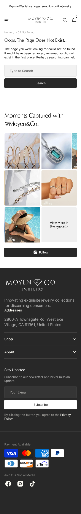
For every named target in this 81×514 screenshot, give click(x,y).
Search (41, 83)
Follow (43, 252)
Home (8, 32)
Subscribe (40, 404)
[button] (6, 20)
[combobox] (40, 71)
